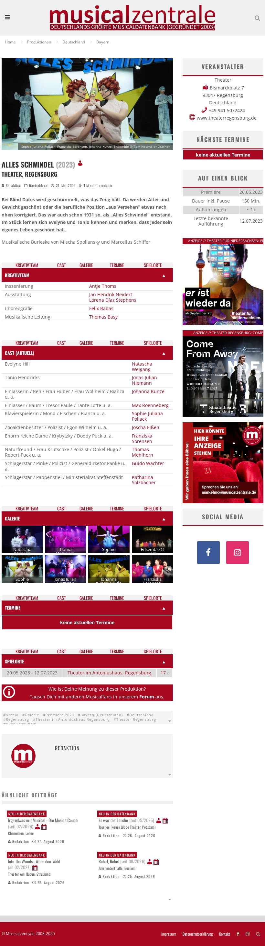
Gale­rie (86, 265)
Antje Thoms (102, 286)
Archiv (12, 715)
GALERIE (12, 518)
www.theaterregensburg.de (227, 118)
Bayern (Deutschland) (101, 715)
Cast (61, 265)
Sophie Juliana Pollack (147, 416)
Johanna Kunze (148, 391)
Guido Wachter (148, 463)
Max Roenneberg (150, 405)
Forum (146, 697)
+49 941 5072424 (227, 110)
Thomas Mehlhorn (142, 452)
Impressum (168, 934)
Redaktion (13, 185)
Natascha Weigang (142, 366)
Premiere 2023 (60, 715)
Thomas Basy (103, 317)
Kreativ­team (27, 265)
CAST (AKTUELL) (19, 352)
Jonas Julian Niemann (144, 380)
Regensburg (17, 719)
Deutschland (38, 185)
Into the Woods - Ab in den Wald (34, 861)
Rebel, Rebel (122, 858)
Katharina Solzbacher (144, 480)
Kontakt (224, 934)
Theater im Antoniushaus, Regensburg (109, 673)
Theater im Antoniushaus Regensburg (73, 719)
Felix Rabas (101, 308)
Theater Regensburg (136, 719)
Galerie (32, 715)
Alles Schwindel (21, 724)
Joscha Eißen (145, 427)
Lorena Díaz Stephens (112, 300)
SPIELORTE (14, 661)
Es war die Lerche (126, 817)
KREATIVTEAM (17, 275)
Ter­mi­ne (117, 265)
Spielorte (153, 265)
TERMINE (12, 607)
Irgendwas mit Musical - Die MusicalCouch (43, 820)
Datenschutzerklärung (198, 934)
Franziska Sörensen (142, 438)
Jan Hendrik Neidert (110, 294)
